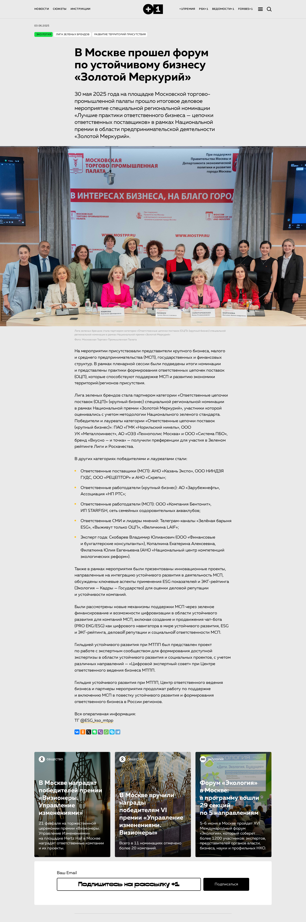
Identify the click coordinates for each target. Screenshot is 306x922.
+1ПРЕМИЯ (187, 9)
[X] (88, 731)
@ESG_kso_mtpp (96, 720)
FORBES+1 (245, 9)
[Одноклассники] (82, 731)
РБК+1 (203, 9)
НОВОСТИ (41, 9)
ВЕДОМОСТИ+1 (223, 9)
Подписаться (226, 884)
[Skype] (111, 731)
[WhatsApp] (106, 731)
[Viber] (100, 731)
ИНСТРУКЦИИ (81, 9)
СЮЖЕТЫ (60, 9)
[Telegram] (117, 731)
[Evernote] (94, 731)
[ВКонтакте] (77, 731)
